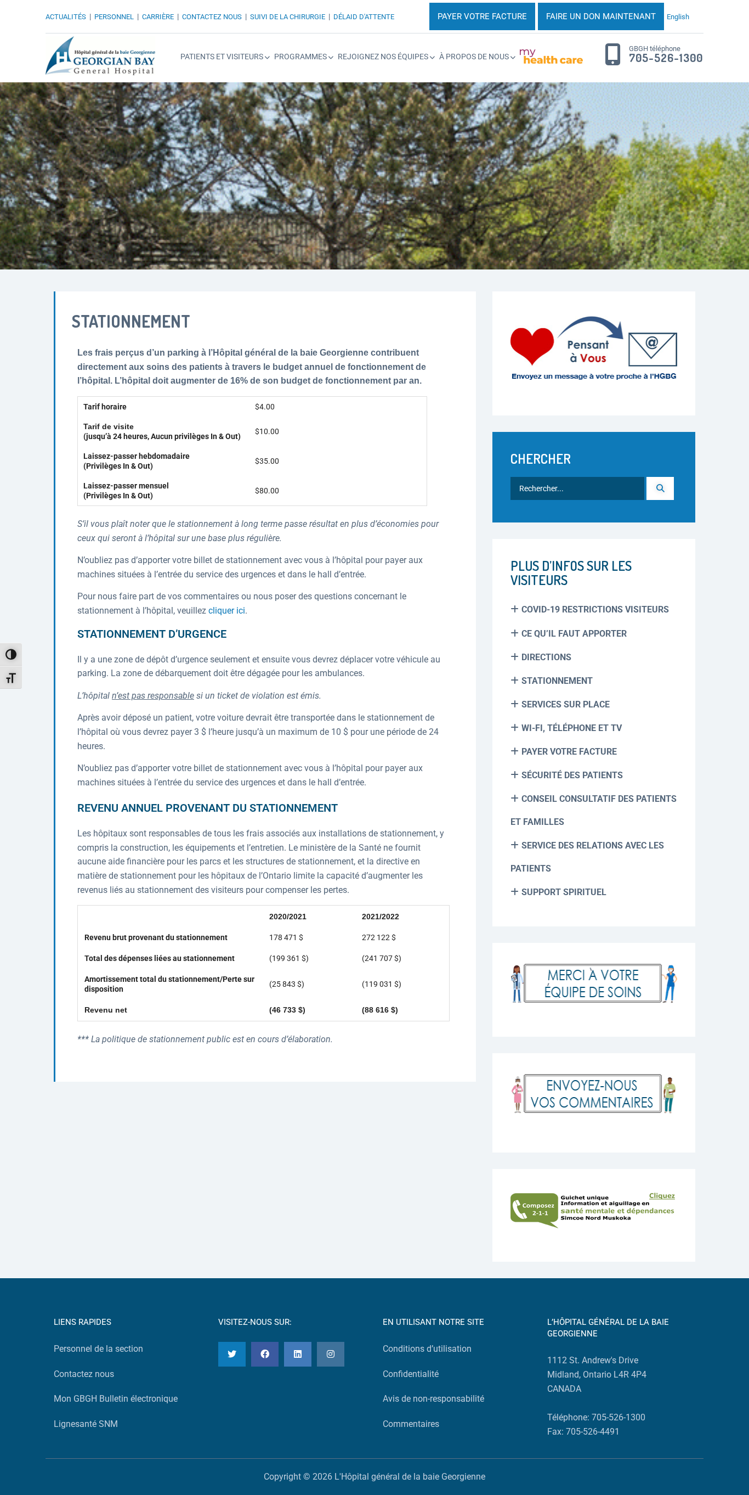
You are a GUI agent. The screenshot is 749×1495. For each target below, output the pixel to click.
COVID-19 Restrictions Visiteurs (595, 609)
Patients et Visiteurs (221, 56)
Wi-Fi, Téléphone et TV (571, 728)
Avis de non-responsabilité (433, 1398)
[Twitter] (232, 1354)
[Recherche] (660, 488)
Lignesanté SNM (86, 1424)
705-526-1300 (666, 58)
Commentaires (411, 1424)
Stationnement (557, 681)
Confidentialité (411, 1374)
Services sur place (565, 704)
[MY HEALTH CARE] (551, 56)
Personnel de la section (98, 1349)
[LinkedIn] (297, 1354)
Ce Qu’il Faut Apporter (574, 633)
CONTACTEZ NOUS (212, 17)
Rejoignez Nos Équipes (383, 56)
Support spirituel (563, 892)
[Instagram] (330, 1354)
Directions (546, 657)
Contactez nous (84, 1374)
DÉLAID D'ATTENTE (363, 17)
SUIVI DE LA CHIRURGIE (287, 17)
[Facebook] (265, 1354)
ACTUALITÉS (66, 17)
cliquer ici (226, 610)
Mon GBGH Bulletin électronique (116, 1398)
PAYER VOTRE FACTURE (482, 16)
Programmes (300, 56)
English (678, 17)
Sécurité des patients (572, 775)
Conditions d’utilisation (427, 1349)
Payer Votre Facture (569, 751)
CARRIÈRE (158, 17)
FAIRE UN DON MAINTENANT (601, 16)
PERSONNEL (114, 17)
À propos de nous (474, 56)
